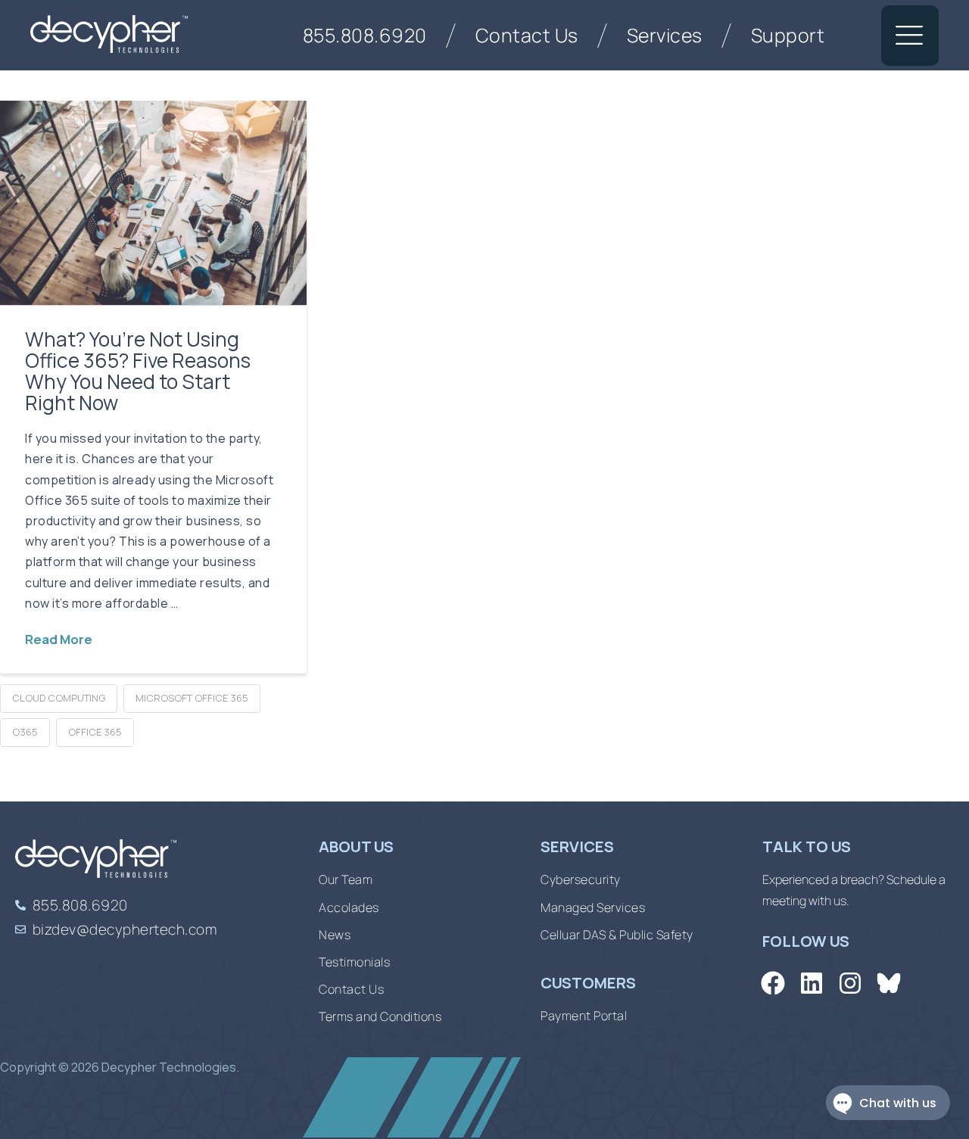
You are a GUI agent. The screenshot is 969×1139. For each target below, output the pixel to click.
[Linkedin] (811, 983)
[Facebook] (772, 983)
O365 (25, 732)
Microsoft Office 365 (192, 698)
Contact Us (526, 35)
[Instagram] (849, 983)
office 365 (95, 732)
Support (788, 35)
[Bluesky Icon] (889, 983)
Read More (58, 639)
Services (665, 35)
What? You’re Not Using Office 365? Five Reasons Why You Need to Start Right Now (138, 370)
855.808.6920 (365, 35)
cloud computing (58, 698)
